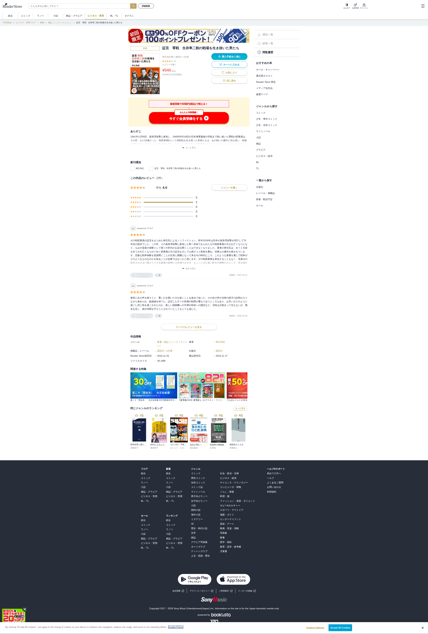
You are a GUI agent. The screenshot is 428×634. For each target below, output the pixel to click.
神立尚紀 (140, 168)
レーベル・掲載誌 (265, 193)
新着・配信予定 (264, 199)
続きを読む (191, 268)
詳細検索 (146, 6)
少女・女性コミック (266, 125)
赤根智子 (134, 448)
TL (257, 168)
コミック (260, 112)
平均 (158, 187)
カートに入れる (231, 64)
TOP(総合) (7, 22)
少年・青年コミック (266, 119)
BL (257, 162)
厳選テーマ (262, 94)
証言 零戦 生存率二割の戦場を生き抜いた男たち (177, 168)
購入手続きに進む (231, 56)
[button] (246, 591)
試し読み (231, 80)
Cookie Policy (176, 627)
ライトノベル (263, 131)
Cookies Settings (315, 627)
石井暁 (213, 448)
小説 (258, 137)
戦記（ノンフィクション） (60, 22)
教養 (42, 22)
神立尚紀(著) (168, 57)
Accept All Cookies (340, 627)
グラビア (260, 149)
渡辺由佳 (194, 448)
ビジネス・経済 (264, 156)
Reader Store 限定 (266, 82)
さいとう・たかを (178, 448)
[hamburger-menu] (423, 6)
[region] (214, 628)
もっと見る (191, 147)
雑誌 (258, 143)
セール (259, 205)
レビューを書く (169, 65)
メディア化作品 (264, 88)
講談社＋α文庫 (182, 57)
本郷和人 (234, 448)
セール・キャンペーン (268, 69)
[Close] (422, 627)
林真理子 (154, 448)
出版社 (259, 187)
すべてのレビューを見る (189, 327)
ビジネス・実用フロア (26, 22)
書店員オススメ (264, 75)
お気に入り (231, 72)
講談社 (219, 350)
